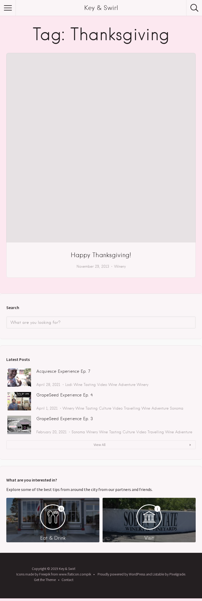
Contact (67, 579)
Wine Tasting (85, 385)
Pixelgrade (177, 574)
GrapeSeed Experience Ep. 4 (64, 395)
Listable (158, 574)
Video (102, 385)
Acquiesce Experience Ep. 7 (63, 371)
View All (99, 444)
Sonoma (176, 408)
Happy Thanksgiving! (101, 255)
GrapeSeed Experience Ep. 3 (64, 418)
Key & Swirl (101, 8)
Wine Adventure (121, 385)
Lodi (68, 385)
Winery (120, 266)
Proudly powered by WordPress (121, 574)
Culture (105, 408)
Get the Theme (45, 579)
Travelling (132, 408)
